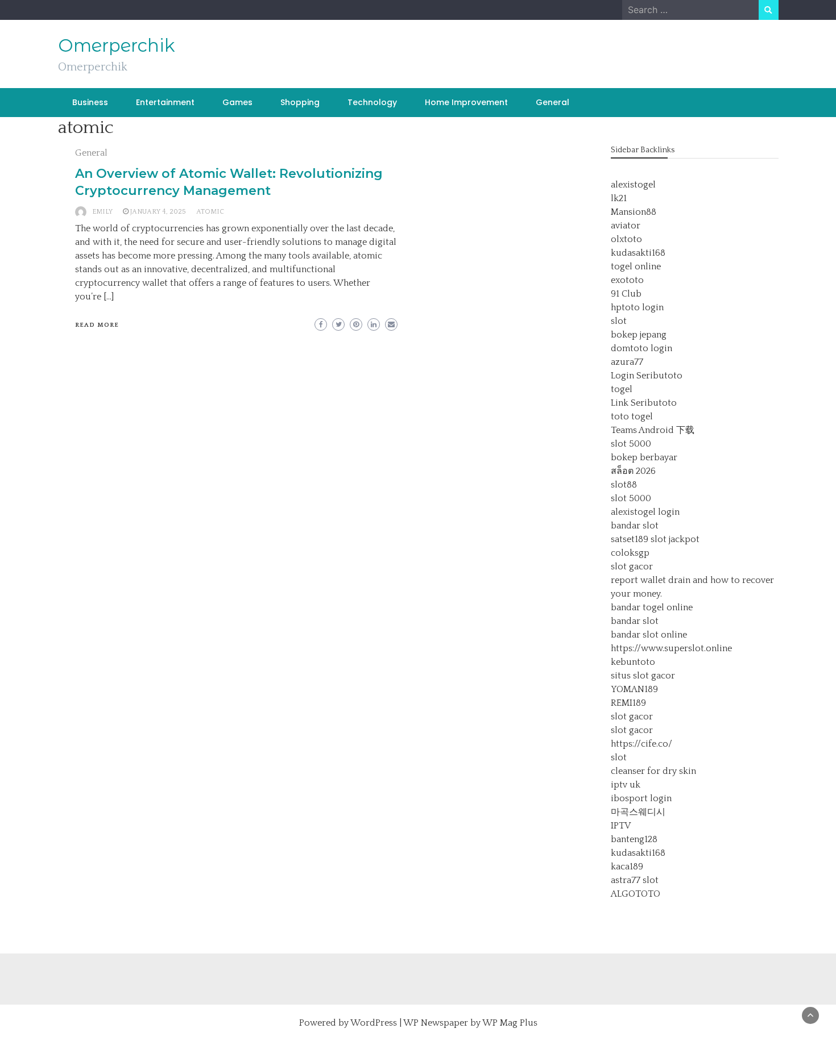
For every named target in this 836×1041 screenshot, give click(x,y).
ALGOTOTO (635, 894)
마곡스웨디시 (638, 812)
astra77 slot (635, 880)
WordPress (373, 1023)
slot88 (624, 485)
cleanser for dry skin (653, 771)
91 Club (626, 294)
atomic (210, 211)
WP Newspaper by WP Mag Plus (470, 1023)
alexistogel (633, 185)
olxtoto (626, 239)
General (552, 102)
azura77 (627, 362)
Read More (97, 325)
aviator (625, 225)
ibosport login (641, 798)
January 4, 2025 (158, 211)
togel (621, 389)
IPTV (621, 826)
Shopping (300, 102)
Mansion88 (633, 212)
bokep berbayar (644, 457)
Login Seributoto (646, 375)
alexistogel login (645, 512)
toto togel (632, 416)
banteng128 (634, 839)
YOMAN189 (634, 689)
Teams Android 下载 (652, 430)
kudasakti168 (638, 253)
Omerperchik (116, 45)
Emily (102, 211)
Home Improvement (466, 102)
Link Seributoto (644, 403)
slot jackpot (675, 539)
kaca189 (627, 866)
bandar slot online (649, 635)
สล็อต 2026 (633, 471)
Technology (372, 102)
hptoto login (637, 307)
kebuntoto (633, 662)
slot (619, 321)
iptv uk (625, 785)
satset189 (629, 539)
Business (90, 102)
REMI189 (628, 703)
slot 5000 (631, 444)
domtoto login (641, 348)
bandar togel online (652, 607)
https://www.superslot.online (671, 648)
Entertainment (165, 102)
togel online (636, 266)
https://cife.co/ (641, 744)
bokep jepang (639, 335)
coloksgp (630, 553)
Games (237, 102)
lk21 (619, 198)
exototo (627, 280)
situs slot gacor (643, 676)
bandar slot (635, 525)
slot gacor (632, 566)
